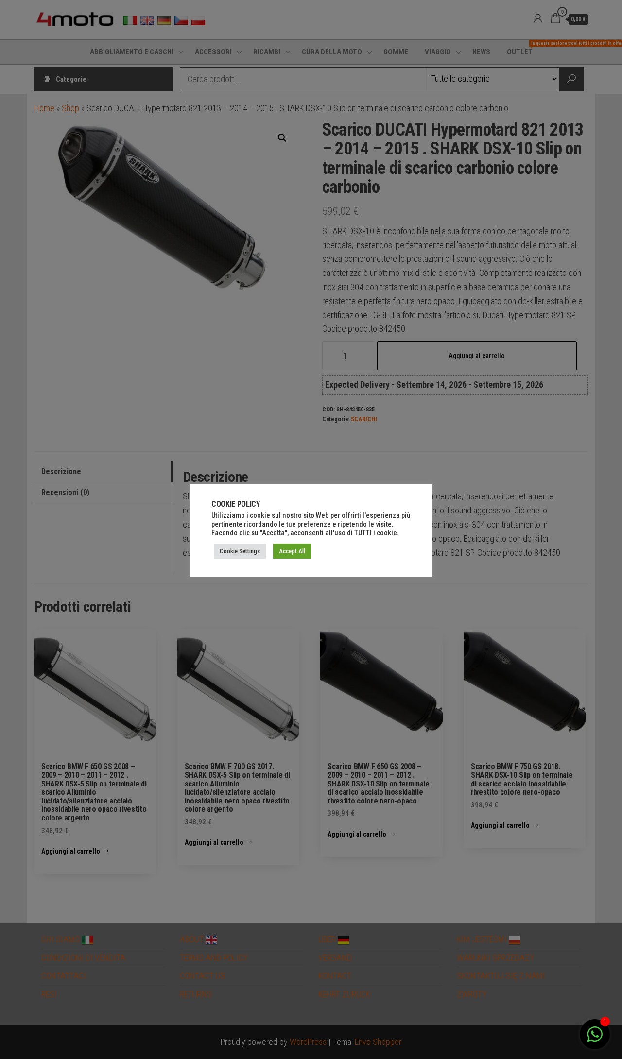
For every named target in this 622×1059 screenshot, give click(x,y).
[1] (595, 1039)
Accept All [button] (292, 551)
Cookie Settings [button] (240, 551)
